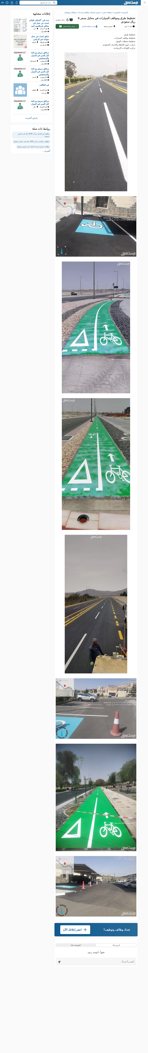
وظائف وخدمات (83, 12)
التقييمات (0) (76, 945)
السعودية (117, 12)
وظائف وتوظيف (70, 12)
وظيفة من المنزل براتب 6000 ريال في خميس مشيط (33, 135)
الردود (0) (116, 945)
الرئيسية (125, 12)
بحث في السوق (45, 3)
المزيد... (46, 151)
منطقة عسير (107, 12)
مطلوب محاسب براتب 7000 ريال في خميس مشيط (31, 141)
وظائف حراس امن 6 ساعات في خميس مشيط (33, 147)
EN (2, 2)
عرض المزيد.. (31, 117)
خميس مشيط (96, 12)
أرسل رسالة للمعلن (69, 26)
